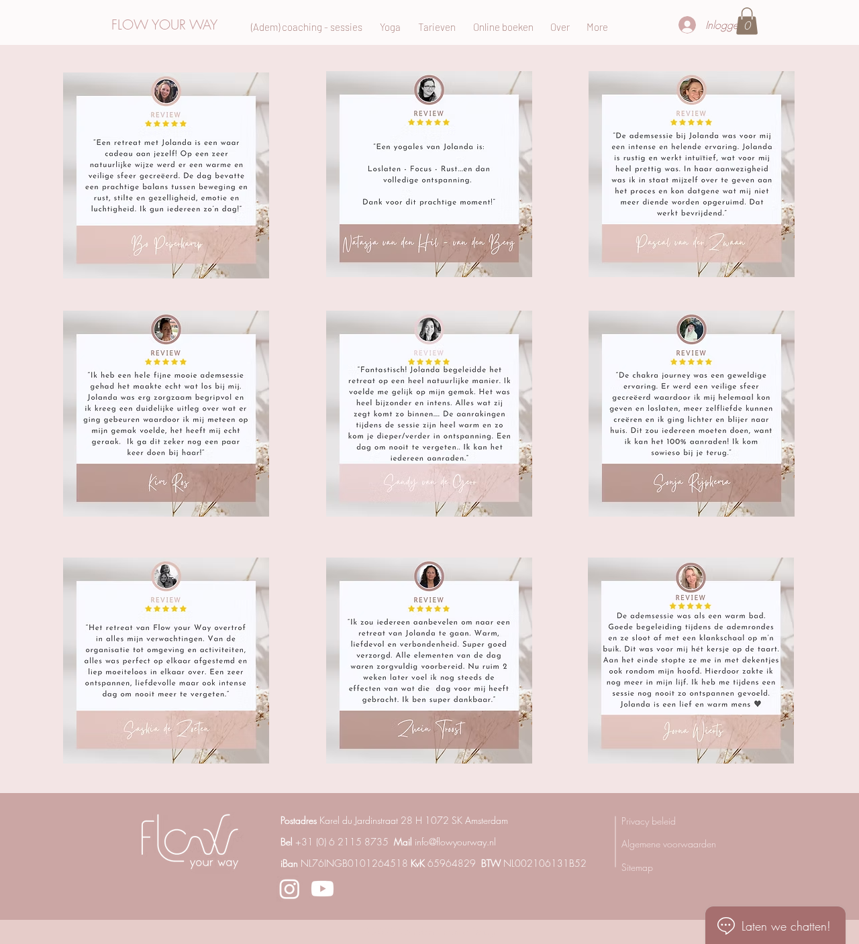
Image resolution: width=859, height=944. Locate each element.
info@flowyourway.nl (455, 841)
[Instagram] (289, 889)
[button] (747, 21)
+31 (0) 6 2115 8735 (342, 841)
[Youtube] (322, 889)
